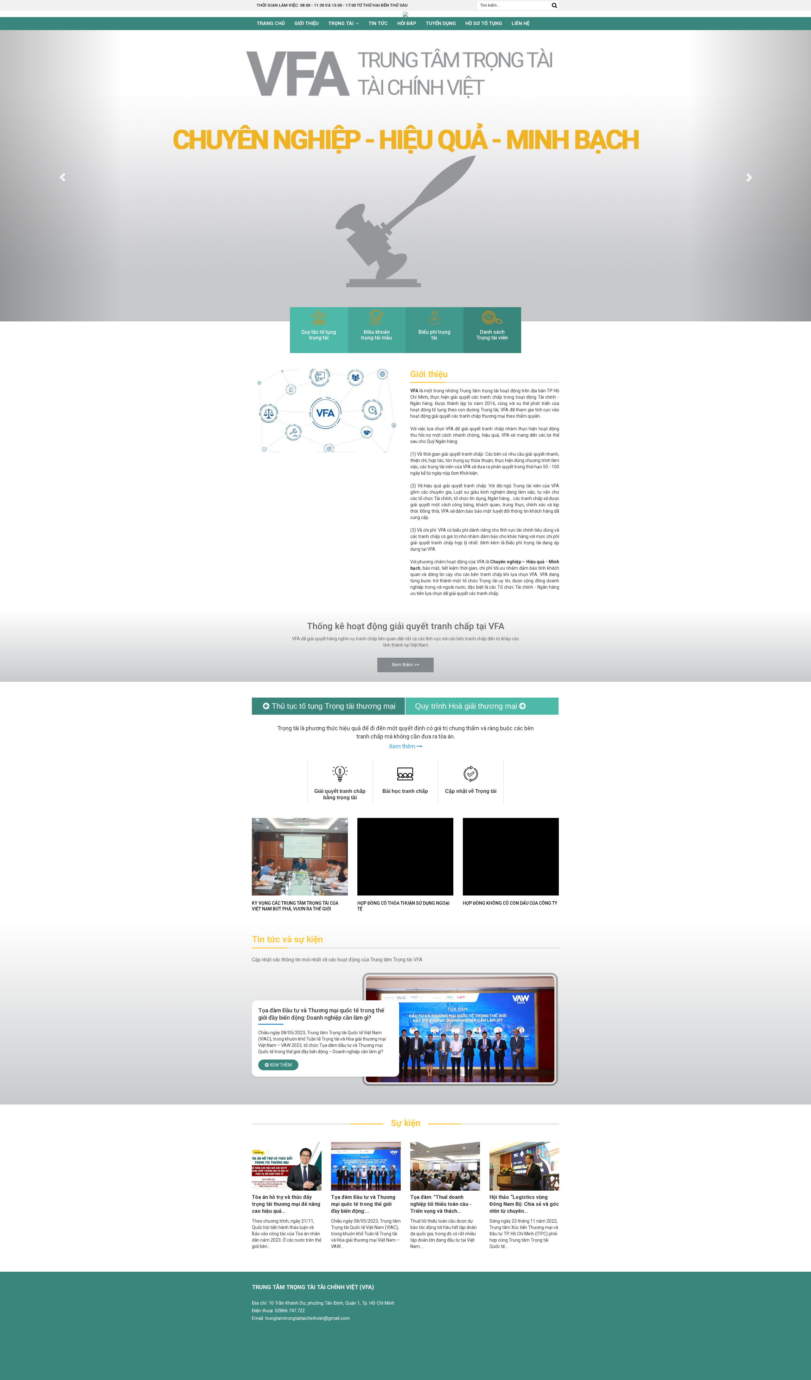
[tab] (340, 782)
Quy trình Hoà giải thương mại (467, 706)
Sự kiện (405, 1123)
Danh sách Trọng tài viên (492, 335)
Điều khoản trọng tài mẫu (376, 335)
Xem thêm (403, 746)
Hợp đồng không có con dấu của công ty (510, 903)
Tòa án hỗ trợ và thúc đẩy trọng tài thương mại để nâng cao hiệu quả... (286, 1204)
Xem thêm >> (405, 665)
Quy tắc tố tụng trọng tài (318, 335)
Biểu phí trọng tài (434, 335)
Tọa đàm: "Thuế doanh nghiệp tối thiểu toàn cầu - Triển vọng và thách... (440, 1204)
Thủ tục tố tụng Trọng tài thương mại (332, 706)
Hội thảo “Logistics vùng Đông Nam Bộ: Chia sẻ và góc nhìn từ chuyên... (524, 1204)
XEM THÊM (280, 1072)
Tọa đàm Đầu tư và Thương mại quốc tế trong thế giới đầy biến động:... (363, 1204)
